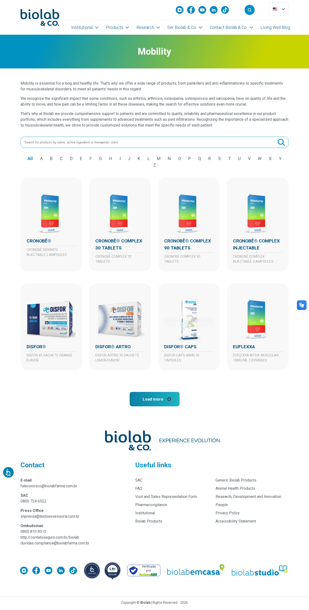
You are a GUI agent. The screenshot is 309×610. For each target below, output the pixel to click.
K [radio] (139, 158)
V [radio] (249, 158)
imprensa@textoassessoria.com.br (50, 516)
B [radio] (51, 158)
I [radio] (120, 158)
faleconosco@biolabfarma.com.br (49, 486)
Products (114, 27)
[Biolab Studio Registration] (260, 570)
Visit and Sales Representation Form (166, 496)
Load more (153, 399)
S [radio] (219, 158)
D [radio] (71, 158)
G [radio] (100, 158)
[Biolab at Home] (196, 570)
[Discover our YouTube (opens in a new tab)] (204, 10)
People (222, 505)
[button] (250, 10)
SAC (138, 480)
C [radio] (61, 158)
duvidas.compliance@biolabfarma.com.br (55, 543)
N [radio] (169, 158)
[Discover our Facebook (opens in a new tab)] (192, 10)
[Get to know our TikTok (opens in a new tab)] (226, 10)
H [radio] (110, 158)
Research (145, 27)
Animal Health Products (235, 488)
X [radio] (270, 158)
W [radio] (260, 158)
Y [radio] (280, 158)
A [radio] (41, 158)
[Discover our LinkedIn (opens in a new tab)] (215, 10)
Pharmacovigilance (151, 505)
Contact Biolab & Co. (228, 27)
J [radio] (129, 158)
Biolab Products (148, 521)
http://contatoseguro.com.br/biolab (50, 537)
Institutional (82, 27)
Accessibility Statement (236, 521)
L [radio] (148, 158)
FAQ (138, 488)
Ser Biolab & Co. (182, 27)
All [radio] (30, 158)
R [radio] (209, 158)
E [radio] (81, 158)
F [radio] (91, 158)
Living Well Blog (275, 27)
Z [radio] (154, 165)
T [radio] (229, 158)
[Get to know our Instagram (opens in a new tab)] (181, 10)
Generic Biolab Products (236, 480)
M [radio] (159, 158)
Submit (281, 142)
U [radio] (239, 158)
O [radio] (179, 158)
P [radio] (189, 158)
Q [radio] (199, 158)
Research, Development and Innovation (248, 496)
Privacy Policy (228, 513)
